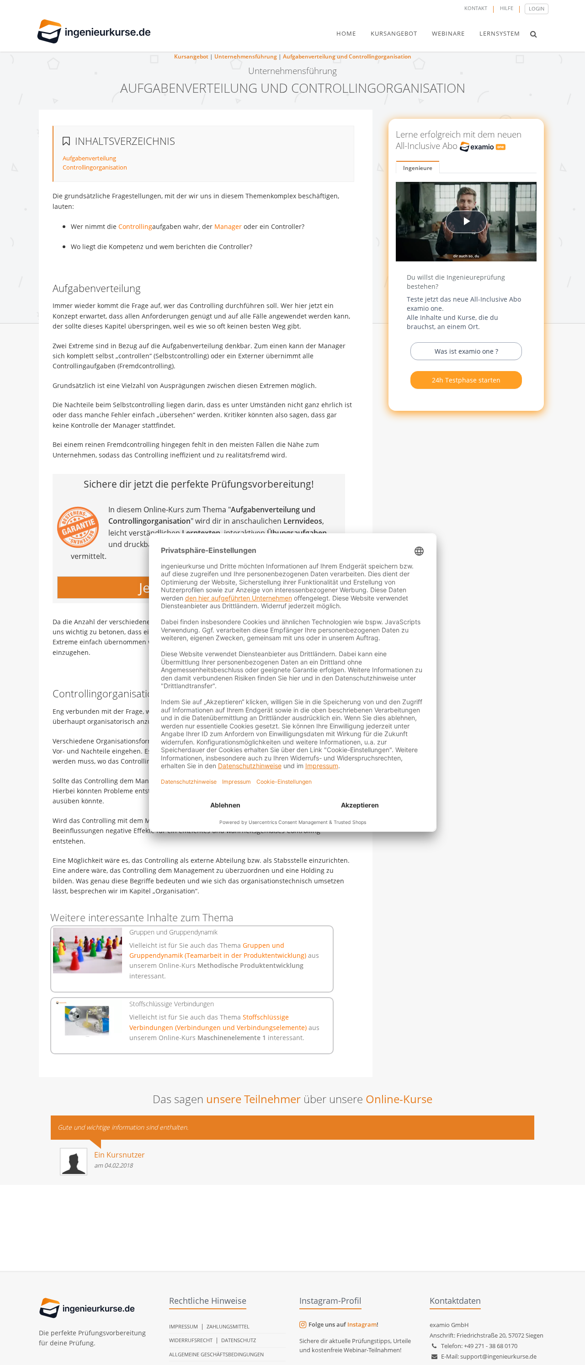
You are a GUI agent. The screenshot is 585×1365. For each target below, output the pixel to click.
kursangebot (394, 33)
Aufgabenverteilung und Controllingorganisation (347, 56)
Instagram (362, 1324)
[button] (533, 34)
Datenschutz (238, 1340)
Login (536, 8)
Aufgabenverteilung (89, 158)
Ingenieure (417, 168)
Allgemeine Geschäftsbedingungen (216, 1354)
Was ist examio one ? (466, 351)
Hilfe (506, 8)
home (346, 33)
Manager (228, 226)
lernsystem (499, 33)
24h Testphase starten (466, 380)
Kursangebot (191, 56)
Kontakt (475, 8)
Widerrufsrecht (191, 1340)
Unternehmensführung (245, 56)
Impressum (183, 1326)
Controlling (135, 226)
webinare (448, 33)
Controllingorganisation (95, 167)
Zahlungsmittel (228, 1326)
